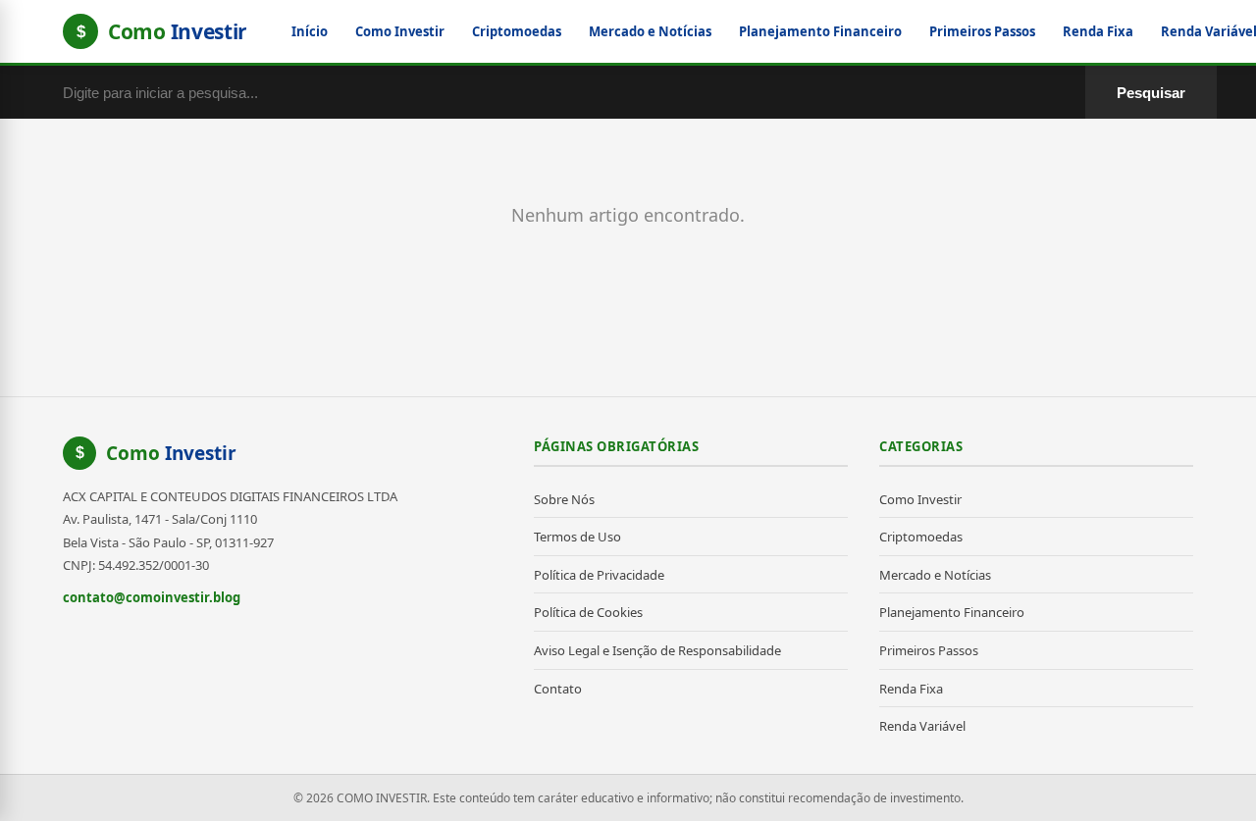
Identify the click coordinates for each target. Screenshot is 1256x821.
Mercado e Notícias (650, 31)
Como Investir (400, 31)
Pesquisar (1151, 92)
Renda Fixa (1098, 31)
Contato (558, 688)
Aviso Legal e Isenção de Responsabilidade (657, 650)
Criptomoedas (516, 31)
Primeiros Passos (982, 31)
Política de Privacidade (599, 575)
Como (171, 453)
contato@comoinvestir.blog (151, 597)
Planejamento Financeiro (820, 31)
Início (309, 31)
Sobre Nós (564, 499)
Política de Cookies (588, 612)
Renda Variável (922, 726)
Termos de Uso (577, 536)
